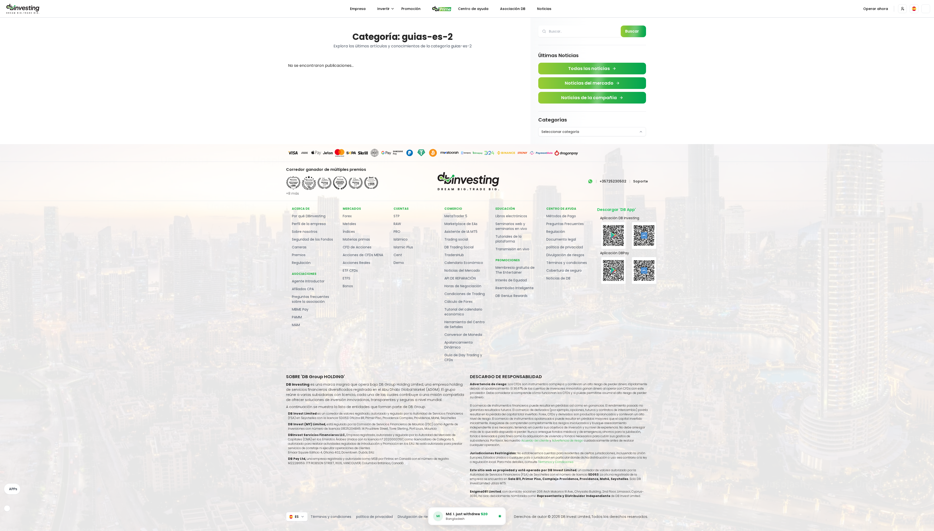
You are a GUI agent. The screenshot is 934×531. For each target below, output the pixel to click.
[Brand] (22, 8)
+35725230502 (613, 181)
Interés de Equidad (511, 280)
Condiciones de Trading (464, 293)
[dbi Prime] (441, 8)
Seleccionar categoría (560, 131)
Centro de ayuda (473, 8)
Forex (347, 216)
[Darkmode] (925, 8)
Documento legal (561, 239)
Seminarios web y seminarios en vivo (511, 226)
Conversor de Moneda (463, 334)
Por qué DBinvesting (308, 216)
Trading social (456, 239)
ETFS (346, 278)
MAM (296, 324)
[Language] (914, 8)
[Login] (902, 8)
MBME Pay (300, 309)
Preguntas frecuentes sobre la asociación (310, 299)
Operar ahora (875, 8)
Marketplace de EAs (460, 223)
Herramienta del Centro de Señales (464, 324)
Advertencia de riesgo (568, 440)
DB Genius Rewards (511, 295)
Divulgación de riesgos (565, 254)
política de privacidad (564, 247)
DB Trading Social (459, 247)
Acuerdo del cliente (535, 440)
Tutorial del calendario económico (463, 312)
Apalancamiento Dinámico (458, 345)
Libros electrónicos (511, 216)
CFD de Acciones (357, 247)
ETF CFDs (350, 270)
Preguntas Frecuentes (565, 223)
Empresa (358, 8)
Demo (399, 262)
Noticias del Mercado (462, 270)
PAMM (297, 317)
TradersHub (454, 254)
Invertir (383, 8)
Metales (349, 223)
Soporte (640, 181)
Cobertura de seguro (564, 270)
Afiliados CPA (303, 289)
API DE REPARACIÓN (460, 278)
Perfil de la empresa (309, 223)
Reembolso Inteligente (514, 288)
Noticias (544, 8)
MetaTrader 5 (455, 216)
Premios (298, 254)
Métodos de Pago (561, 216)
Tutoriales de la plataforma (508, 239)
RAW (397, 223)
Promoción (411, 8)
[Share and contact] (7, 508)
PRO (397, 231)
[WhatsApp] (590, 181)
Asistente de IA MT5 (460, 231)
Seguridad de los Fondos (312, 239)
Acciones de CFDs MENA (363, 254)
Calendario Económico (463, 262)
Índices (349, 231)
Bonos (348, 286)
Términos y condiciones (566, 262)
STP (397, 216)
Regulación (301, 262)
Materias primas (356, 239)
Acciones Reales (356, 262)
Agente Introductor (308, 281)
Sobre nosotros (304, 231)
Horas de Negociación (462, 286)
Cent (398, 254)
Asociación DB (512, 8)
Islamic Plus (403, 247)
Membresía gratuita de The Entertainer (515, 270)
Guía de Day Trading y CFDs (463, 357)
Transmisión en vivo (512, 249)
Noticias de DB (558, 278)
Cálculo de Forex (458, 301)
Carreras (299, 247)
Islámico (401, 239)
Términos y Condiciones (556, 462)
